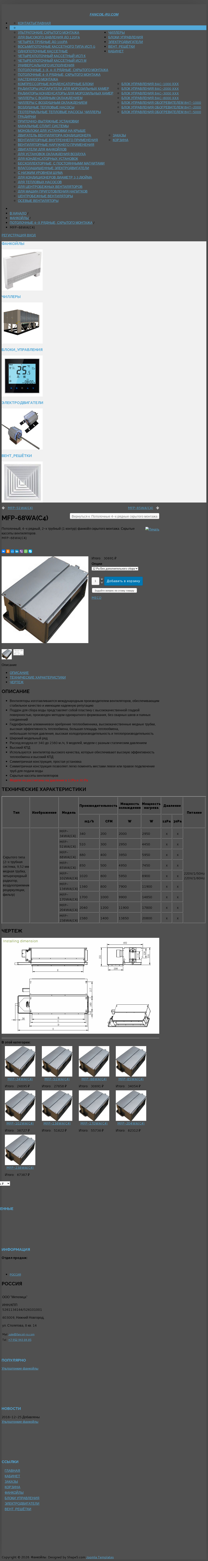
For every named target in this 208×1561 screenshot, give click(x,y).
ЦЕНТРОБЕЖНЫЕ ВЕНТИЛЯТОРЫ (45, 196)
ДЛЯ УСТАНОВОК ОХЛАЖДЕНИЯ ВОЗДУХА (52, 154)
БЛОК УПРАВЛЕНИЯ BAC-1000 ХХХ (150, 83)
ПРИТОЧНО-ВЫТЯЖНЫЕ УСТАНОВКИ (48, 121)
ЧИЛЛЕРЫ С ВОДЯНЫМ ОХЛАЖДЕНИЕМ (50, 97)
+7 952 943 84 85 (19, 1340)
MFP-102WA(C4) (20, 1123)
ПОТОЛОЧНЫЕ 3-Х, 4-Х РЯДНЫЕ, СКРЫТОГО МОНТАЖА (63, 69)
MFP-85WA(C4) (140, 508)
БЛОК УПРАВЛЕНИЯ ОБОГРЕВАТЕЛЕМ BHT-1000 (161, 102)
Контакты (26, 23)
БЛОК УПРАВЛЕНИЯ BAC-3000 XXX (150, 93)
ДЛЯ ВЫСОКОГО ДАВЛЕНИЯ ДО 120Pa (49, 37)
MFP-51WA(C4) (20, 508)
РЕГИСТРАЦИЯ (14, 235)
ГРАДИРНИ (27, 116)
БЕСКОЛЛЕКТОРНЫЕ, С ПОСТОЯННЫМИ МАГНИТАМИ (61, 163)
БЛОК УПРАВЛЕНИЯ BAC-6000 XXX (150, 97)
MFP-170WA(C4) (94, 1123)
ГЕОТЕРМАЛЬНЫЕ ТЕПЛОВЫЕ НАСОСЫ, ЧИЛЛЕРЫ (59, 111)
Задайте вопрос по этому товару (114, 590)
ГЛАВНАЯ (43, 23)
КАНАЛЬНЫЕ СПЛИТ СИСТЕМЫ (43, 125)
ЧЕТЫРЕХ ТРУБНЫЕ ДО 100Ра (42, 41)
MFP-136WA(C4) (57, 1123)
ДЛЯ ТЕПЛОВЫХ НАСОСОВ (40, 182)
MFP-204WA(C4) (131, 1123)
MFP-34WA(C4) (20, 1079)
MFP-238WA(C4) (20, 1167)
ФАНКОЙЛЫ (117, 27)
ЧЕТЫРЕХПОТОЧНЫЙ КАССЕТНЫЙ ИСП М (52, 60)
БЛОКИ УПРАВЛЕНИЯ (125, 37)
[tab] (19, 672)
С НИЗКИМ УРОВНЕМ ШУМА (40, 172)
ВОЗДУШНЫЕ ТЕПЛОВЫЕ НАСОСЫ (46, 107)
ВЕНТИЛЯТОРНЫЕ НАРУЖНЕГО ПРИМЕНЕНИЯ (56, 144)
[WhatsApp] (26, 551)
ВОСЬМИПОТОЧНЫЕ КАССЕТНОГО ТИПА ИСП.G (56, 46)
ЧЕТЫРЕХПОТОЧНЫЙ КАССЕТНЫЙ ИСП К (52, 55)
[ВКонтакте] (3, 551)
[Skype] (30, 551)
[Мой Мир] (12, 551)
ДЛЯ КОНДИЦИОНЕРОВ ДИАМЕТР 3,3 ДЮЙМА (55, 177)
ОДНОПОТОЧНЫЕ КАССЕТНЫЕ (43, 51)
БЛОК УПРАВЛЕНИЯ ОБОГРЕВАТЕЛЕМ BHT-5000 (161, 111)
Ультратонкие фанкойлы (20, 1368)
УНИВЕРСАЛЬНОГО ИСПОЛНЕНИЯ (46, 65)
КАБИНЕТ (116, 51)
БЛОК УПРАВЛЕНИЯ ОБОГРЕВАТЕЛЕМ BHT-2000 (161, 107)
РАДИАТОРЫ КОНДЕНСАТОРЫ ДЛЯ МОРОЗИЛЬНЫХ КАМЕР (65, 93)
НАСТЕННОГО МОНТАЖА (38, 79)
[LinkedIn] (17, 551)
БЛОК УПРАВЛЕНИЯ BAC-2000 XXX (150, 88)
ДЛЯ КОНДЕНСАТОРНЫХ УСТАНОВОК (48, 158)
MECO (96, 597)
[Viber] (21, 551)
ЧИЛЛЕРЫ (116, 32)
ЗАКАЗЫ (119, 135)
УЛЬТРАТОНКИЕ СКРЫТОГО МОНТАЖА (48, 32)
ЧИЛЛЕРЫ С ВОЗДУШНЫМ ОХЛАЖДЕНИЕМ (52, 102)
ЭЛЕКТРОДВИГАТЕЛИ (125, 41)
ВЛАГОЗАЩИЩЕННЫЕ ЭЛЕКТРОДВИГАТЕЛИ (53, 168)
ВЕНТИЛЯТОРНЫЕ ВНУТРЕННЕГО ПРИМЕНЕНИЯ (58, 140)
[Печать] (152, 529)
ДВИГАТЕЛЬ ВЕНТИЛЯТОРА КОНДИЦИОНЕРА (54, 135)
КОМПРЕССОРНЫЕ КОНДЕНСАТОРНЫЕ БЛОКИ (56, 83)
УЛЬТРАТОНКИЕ (30, 27)
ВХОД (31, 235)
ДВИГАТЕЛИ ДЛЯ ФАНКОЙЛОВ (42, 149)
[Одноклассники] (8, 551)
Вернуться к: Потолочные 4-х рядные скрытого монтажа (114, 516)
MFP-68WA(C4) (94, 1079)
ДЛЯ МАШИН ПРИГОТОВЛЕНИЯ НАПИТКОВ (53, 191)
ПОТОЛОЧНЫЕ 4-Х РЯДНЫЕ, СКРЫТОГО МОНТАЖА (59, 74)
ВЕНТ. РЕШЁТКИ (121, 46)
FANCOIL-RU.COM (104, 14)
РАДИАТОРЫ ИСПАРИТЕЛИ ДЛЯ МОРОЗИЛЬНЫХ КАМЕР (63, 88)
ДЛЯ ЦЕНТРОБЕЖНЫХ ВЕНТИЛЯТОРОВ (50, 186)
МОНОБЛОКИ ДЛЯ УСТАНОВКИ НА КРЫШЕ (52, 130)
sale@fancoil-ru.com (21, 1334)
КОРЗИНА (120, 140)
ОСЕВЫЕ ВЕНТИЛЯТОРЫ (38, 200)
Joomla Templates (100, 1557)
